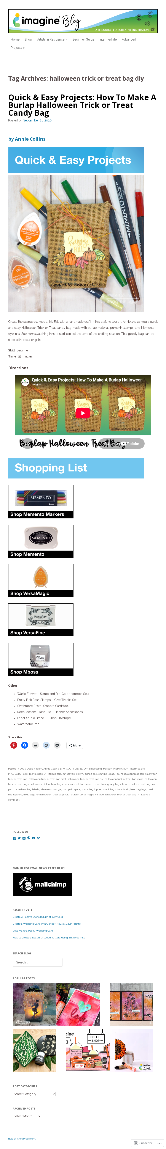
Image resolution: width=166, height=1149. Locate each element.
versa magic (87, 794)
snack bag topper (91, 789)
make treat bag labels (26, 789)
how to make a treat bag (136, 784)
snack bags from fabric (116, 789)
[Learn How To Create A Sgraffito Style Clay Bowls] (34, 1051)
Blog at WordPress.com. (22, 1138)
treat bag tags (138, 789)
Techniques (36, 773)
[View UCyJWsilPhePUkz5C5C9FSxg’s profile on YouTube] (33, 838)
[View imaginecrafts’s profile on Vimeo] (38, 838)
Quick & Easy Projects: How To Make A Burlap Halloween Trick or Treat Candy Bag (82, 105)
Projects (16, 47)
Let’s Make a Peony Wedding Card (33, 930)
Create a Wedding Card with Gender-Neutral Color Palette (47, 923)
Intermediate (108, 39)
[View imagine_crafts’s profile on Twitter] (19, 838)
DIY (86, 768)
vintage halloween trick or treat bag (115, 794)
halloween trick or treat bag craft (47, 779)
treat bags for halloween (37, 794)
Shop (28, 39)
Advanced (129, 39)
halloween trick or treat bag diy (85, 779)
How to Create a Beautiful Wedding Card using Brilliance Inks (49, 937)
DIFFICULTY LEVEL (71, 768)
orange (57, 789)
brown (79, 773)
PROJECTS (14, 773)
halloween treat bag (132, 773)
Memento (46, 789)
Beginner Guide (83, 39)
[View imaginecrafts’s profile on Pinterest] (28, 838)
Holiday (107, 768)
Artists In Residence (50, 39)
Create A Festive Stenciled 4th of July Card (38, 916)
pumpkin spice (71, 789)
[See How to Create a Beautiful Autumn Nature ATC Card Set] (131, 1005)
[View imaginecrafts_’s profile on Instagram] (24, 838)
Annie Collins (51, 768)
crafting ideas (106, 773)
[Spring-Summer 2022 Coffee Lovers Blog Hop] (88, 1051)
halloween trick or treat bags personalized (54, 784)
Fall (117, 773)
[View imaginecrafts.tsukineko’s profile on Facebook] (14, 838)
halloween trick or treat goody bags (100, 784)
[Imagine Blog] (83, 21)
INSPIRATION (120, 768)
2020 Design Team (31, 768)
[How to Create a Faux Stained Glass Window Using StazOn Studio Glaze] (131, 1051)
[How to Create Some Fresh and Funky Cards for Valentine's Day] (78, 1005)
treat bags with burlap (65, 794)
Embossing (95, 768)
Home (15, 39)
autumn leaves (66, 773)
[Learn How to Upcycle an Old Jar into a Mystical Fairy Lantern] (34, 1005)
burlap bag (91, 773)
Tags (24, 773)
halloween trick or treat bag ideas (124, 779)
